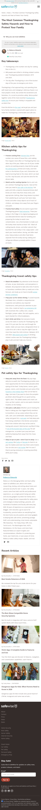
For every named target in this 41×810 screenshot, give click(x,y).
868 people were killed (20, 335)
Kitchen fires (25, 156)
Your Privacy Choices (8, 801)
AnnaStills (7, 271)
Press (3, 717)
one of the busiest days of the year (18, 429)
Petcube (25, 442)
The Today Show (19, 523)
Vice (30, 523)
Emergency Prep (6, 755)
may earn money (10, 1)
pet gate (23, 418)
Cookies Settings (5, 788)
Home (3, 13)
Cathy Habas (17, 56)
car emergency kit (30, 308)
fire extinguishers (11, 169)
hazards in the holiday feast (15, 392)
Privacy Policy (32, 786)
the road (18, 107)
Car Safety (4, 747)
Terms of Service (5, 799)
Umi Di (6, 368)
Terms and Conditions (21, 786)
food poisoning (24, 211)
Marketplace (7, 528)
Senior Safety (5, 733)
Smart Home (5, 744)
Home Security (6, 728)
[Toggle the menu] (38, 6)
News (9, 13)
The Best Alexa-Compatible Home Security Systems (15, 614)
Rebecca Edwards (15, 50)
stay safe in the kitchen (25, 187)
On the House (16, 528)
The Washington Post (19, 525)
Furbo (18, 442)
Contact (3, 714)
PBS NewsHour (8, 523)
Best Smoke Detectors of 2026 (13, 579)
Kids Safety (5, 731)
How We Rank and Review (24, 799)
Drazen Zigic (8, 140)
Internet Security (6, 736)
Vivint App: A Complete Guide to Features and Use (18, 651)
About (3, 712)
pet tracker (22, 447)
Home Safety (5, 738)
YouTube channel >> (23, 2)
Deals (3, 722)
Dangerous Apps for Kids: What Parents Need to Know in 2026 (20, 688)
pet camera (9, 442)
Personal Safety (6, 752)
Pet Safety (4, 749)
